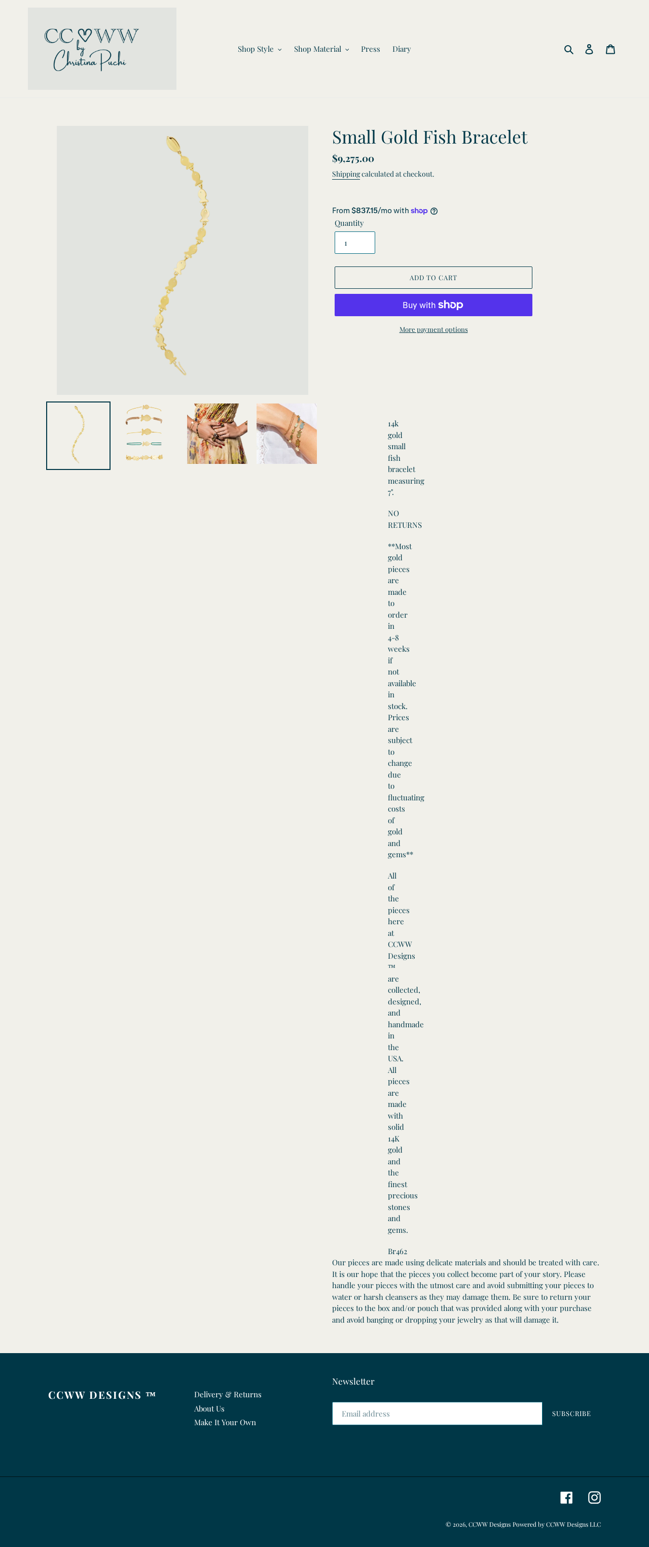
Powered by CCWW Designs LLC (557, 1524)
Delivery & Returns (228, 1394)
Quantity (349, 223)
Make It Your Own (225, 1422)
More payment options (434, 329)
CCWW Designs (489, 1524)
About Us (209, 1408)
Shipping (346, 174)
